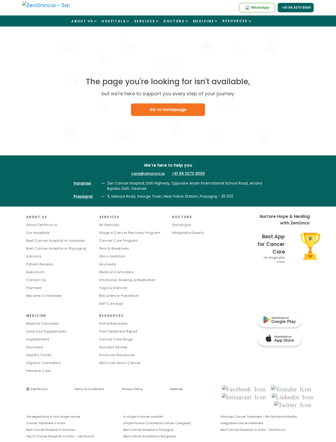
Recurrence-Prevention (119, 295)
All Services (109, 225)
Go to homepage (168, 110)
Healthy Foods (38, 355)
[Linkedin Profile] (292, 396)
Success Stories (113, 347)
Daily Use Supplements (46, 331)
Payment (34, 288)
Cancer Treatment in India (45, 423)
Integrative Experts (188, 232)
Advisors (34, 256)
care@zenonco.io (148, 173)
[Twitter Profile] (292, 404)
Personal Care (38, 371)
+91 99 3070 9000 (188, 173)
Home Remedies (113, 323)
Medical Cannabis (42, 323)
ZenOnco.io (37, 389)
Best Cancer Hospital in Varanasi (55, 240)
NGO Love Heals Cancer (120, 363)
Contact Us (36, 280)
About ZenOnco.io (41, 225)
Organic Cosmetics (43, 363)
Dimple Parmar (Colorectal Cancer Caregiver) (157, 423)
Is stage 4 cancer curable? (143, 416)
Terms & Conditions (89, 389)
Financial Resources (117, 355)
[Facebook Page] (245, 389)
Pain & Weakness (114, 248)
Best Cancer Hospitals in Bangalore (149, 436)
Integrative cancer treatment (241, 423)
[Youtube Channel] (291, 389)
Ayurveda (107, 264)
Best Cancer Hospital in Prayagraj (56, 248)
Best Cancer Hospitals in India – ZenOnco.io (252, 430)
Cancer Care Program (118, 240)
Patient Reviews (40, 264)
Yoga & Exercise (113, 288)
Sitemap (176, 389)
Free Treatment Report (118, 331)
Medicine (36, 315)
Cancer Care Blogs (116, 339)
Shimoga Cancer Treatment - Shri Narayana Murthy (258, 416)
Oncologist (181, 225)
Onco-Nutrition (112, 256)
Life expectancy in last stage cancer (53, 416)
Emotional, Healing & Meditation (127, 280)
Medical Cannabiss (116, 272)
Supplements (38, 339)
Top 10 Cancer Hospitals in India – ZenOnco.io (60, 436)
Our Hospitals (38, 232)
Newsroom (35, 272)
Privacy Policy (132, 389)
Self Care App (111, 303)
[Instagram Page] (245, 396)
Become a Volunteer (44, 295)
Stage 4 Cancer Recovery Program (130, 232)
